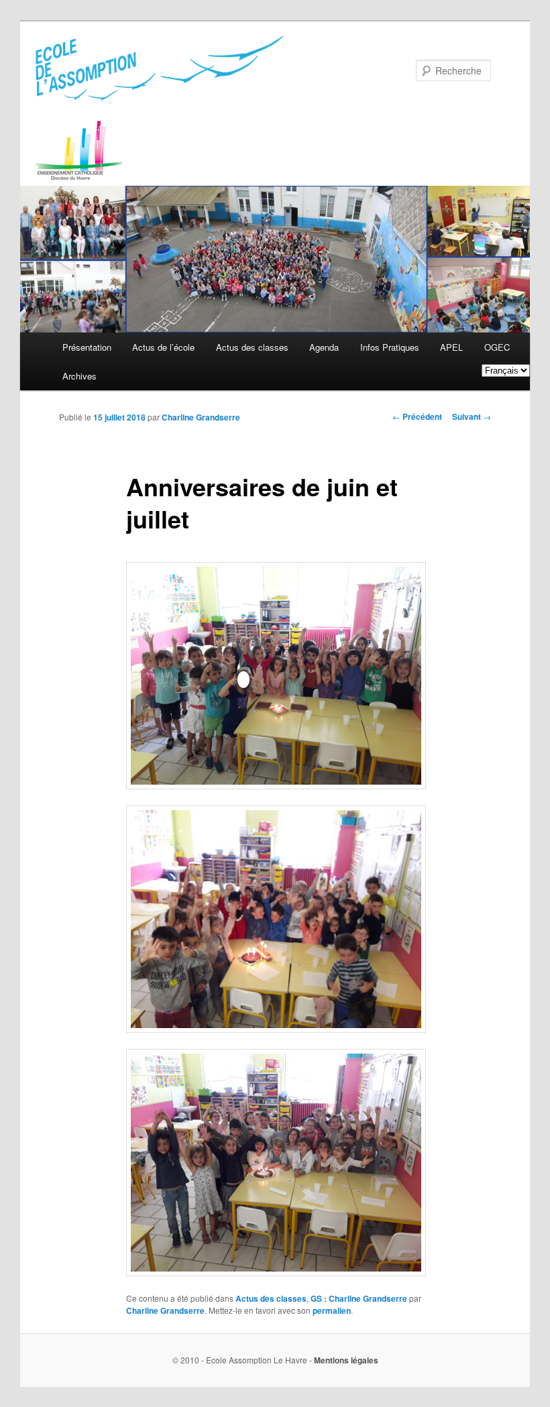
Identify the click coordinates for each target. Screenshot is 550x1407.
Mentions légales (346, 1360)
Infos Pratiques (389, 347)
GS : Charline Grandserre (359, 1298)
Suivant (471, 416)
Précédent (417, 416)
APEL (451, 347)
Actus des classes (252, 347)
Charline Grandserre (201, 417)
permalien (332, 1310)
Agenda (324, 347)
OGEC (497, 347)
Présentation (86, 347)
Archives (79, 376)
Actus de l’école (163, 347)
